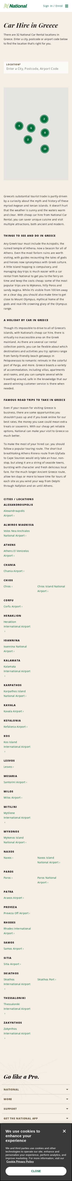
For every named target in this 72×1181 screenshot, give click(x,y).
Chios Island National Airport (51, 589)
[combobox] (36, 67)
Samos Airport (13, 948)
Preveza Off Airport (16, 913)
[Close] (64, 1131)
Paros (7, 877)
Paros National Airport (46, 880)
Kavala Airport (13, 711)
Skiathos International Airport (17, 982)
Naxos (8, 857)
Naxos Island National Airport (47, 860)
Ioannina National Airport (15, 649)
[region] (36, 1152)
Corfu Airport (12, 606)
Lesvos (8, 766)
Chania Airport (13, 571)
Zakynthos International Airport (17, 1031)
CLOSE (36, 1171)
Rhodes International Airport (17, 931)
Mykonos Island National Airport (14, 840)
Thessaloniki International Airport (17, 1006)
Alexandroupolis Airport (14, 513)
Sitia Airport (11, 964)
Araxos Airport (13, 897)
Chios (7, 586)
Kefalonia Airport (15, 726)
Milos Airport (12, 797)
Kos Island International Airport (17, 744)
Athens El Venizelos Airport (16, 553)
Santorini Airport (14, 782)
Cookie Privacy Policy (20, 1161)
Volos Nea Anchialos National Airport (17, 533)
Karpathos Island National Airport (15, 693)
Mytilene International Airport (17, 815)
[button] (53, 6)
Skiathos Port (45, 979)
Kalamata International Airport (17, 669)
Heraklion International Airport (17, 624)
